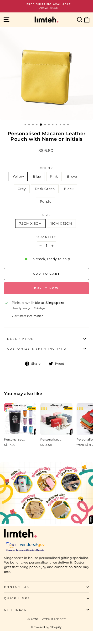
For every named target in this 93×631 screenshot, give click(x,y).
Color (46, 168)
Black (69, 189)
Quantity (46, 237)
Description (20, 339)
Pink (54, 176)
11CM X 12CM (61, 223)
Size (46, 215)
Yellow (18, 176)
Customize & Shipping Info (37, 348)
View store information (27, 316)
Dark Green (45, 189)
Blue (37, 176)
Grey (22, 189)
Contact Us (16, 587)
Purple (45, 201)
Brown (72, 176)
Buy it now (46, 288)
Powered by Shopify (46, 627)
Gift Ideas (15, 609)
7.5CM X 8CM (30, 223)
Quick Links (17, 598)
